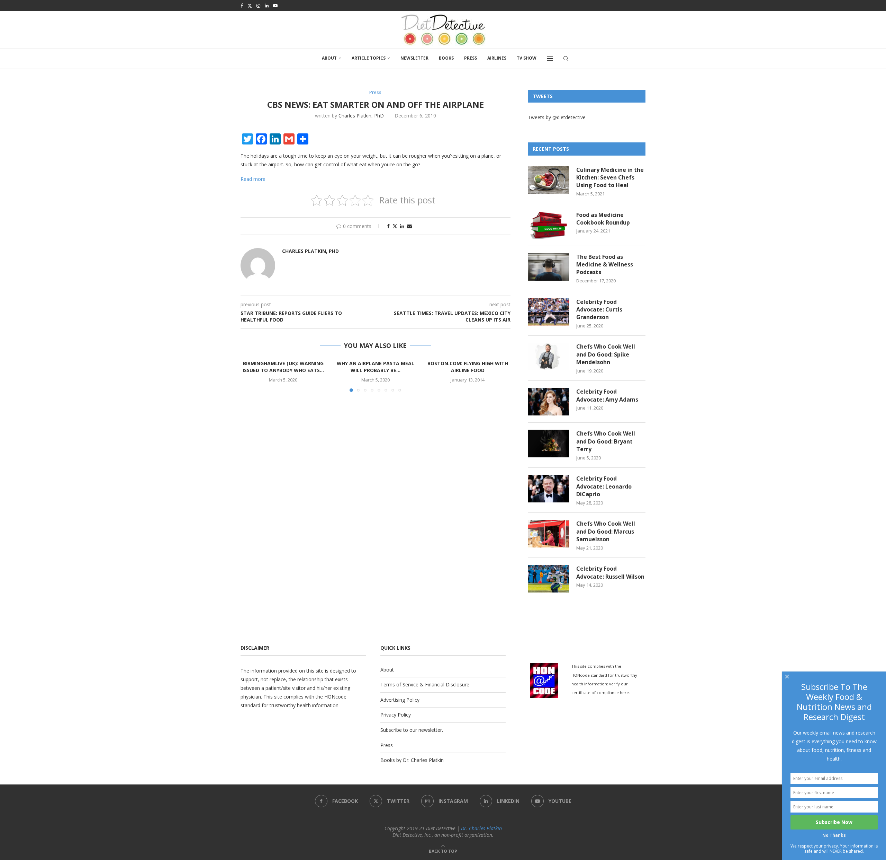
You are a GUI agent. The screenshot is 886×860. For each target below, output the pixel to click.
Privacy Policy (395, 714)
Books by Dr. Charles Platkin (412, 760)
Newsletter (414, 58)
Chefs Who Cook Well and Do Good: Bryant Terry (605, 441)
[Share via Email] (409, 226)
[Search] (565, 59)
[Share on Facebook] (388, 226)
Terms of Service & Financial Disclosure (424, 684)
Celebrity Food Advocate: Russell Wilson (610, 572)
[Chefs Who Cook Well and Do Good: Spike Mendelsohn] (548, 356)
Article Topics (369, 58)
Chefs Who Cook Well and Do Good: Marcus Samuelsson (605, 531)
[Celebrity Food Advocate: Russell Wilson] (548, 579)
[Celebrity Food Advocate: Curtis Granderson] (548, 312)
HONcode (335, 696)
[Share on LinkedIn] (402, 226)
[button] (250, 375)
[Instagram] (258, 5)
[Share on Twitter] (394, 226)
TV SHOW (526, 58)
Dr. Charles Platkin (481, 828)
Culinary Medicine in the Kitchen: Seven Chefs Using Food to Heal (610, 177)
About (329, 58)
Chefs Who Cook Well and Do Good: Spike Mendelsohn (605, 354)
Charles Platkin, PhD (361, 115)
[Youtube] (275, 5)
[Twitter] (249, 5)
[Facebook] (242, 5)
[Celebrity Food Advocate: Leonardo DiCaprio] (548, 488)
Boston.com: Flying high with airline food (467, 367)
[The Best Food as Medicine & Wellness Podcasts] (548, 267)
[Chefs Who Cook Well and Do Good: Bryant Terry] (548, 443)
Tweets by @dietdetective (557, 117)
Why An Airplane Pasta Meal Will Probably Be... (375, 367)
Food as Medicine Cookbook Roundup (603, 218)
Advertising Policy (399, 699)
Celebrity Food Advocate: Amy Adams (607, 395)
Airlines (496, 58)
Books (446, 58)
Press (470, 58)
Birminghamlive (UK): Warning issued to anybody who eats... (283, 367)
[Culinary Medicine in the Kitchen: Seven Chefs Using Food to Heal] (548, 180)
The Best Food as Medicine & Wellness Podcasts (604, 264)
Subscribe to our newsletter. (411, 730)
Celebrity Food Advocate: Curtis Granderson (599, 309)
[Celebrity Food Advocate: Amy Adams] (548, 401)
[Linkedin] (267, 5)
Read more (253, 179)
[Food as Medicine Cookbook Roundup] (548, 225)
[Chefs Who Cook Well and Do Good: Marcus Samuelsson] (548, 533)
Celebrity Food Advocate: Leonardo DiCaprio (604, 486)
